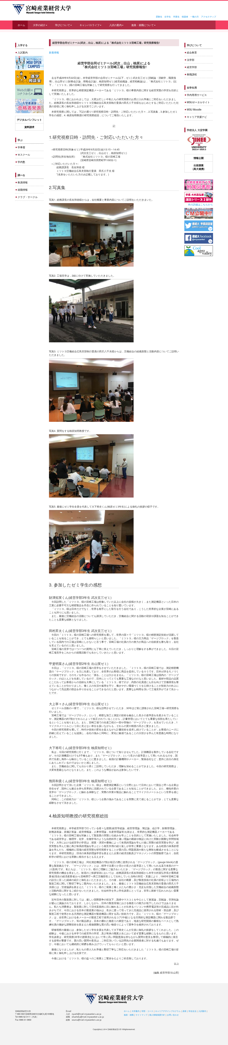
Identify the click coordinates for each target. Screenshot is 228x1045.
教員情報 (23, 182)
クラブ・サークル (28, 197)
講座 (184, 1011)
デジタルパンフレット (29, 119)
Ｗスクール (24, 154)
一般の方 (194, 16)
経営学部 (192, 67)
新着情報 (54, 52)
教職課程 (192, 74)
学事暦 (21, 147)
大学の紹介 (39, 25)
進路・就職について (142, 25)
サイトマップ (141, 1014)
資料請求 (29, 127)
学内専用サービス (197, 95)
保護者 (185, 16)
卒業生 (176, 16)
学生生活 (192, 1011)
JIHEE (198, 142)
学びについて (62, 25)
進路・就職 (129, 1014)
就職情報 (23, 189)
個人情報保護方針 (157, 1014)
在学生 (167, 16)
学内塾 (21, 162)
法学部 (190, 59)
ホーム (21, 25)
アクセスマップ (208, 16)
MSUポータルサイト (198, 102)
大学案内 (135, 1011)
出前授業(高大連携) (198, 167)
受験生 (159, 16)
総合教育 (192, 52)
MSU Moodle (194, 109)
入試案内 (23, 52)
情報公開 (199, 158)
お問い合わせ (173, 1014)
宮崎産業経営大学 (41, 9)
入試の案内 (115, 25)
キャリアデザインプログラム (168, 1011)
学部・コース (147, 1011)
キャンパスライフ (90, 25)
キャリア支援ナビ (197, 117)
